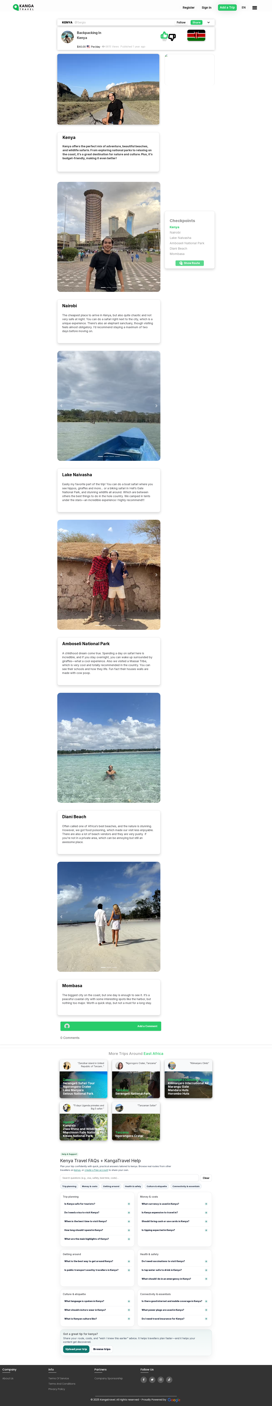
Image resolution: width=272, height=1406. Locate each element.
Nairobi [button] (175, 232)
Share (197, 22)
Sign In (206, 7)
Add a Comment (147, 1026)
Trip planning (69, 1186)
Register (189, 7)
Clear (206, 1178)
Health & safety (133, 1186)
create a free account (96, 1170)
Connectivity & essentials (186, 1186)
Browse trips (101, 1349)
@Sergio (80, 22)
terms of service (58, 1378)
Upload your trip (76, 1349)
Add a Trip (227, 7)
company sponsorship (108, 1378)
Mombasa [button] (177, 254)
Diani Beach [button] (178, 248)
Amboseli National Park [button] (187, 243)
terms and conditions (61, 1384)
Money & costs (89, 1186)
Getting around (111, 1186)
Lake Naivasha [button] (180, 238)
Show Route (191, 263)
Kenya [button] (174, 227)
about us (7, 1378)
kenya (77, 1170)
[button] (61, 236)
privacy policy (56, 1389)
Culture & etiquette (157, 1186)
